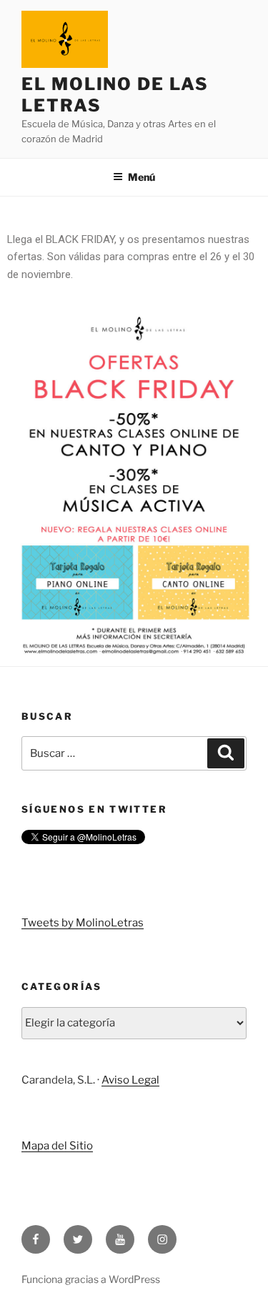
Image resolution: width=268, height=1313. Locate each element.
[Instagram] (162, 1239)
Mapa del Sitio (57, 1145)
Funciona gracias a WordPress (90, 1279)
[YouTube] (120, 1239)
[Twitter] (78, 1239)
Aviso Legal (130, 1080)
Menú (141, 177)
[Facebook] (35, 1239)
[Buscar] (225, 753)
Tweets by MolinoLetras (82, 922)
